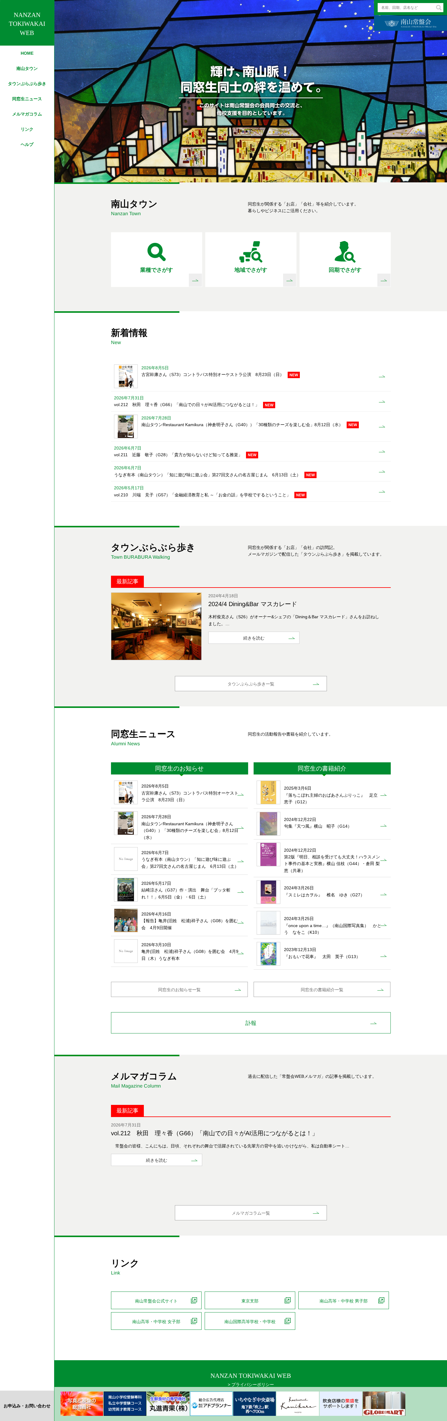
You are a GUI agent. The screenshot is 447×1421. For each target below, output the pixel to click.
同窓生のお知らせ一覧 (179, 989)
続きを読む (254, 638)
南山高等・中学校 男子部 (344, 1301)
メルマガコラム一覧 (251, 1213)
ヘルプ (27, 144)
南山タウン (27, 68)
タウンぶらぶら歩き (27, 83)
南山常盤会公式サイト (156, 1301)
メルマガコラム (27, 114)
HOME (27, 53)
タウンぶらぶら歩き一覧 (250, 683)
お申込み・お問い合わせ (27, 1405)
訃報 (250, 1023)
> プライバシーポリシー (251, 1384)
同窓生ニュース (27, 98)
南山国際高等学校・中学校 (249, 1321)
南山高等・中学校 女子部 (156, 1321)
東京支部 (249, 1301)
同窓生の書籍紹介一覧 (322, 989)
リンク (27, 129)
